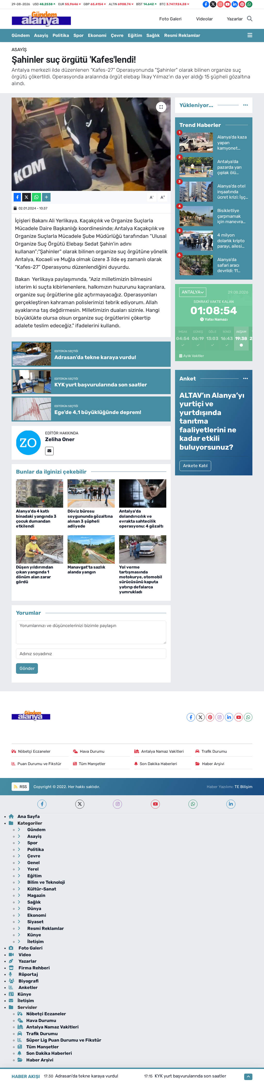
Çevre (117, 35)
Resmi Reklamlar (182, 35)
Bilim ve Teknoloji (45, 882)
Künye (33, 934)
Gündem (21, 35)
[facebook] (41, 804)
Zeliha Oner (60, 439)
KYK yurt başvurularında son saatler (190, 1075)
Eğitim (135, 35)
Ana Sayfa (29, 816)
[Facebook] (191, 717)
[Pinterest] (210, 717)
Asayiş (41, 35)
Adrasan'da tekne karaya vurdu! (86, 1075)
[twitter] (79, 804)
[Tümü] (245, 105)
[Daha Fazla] (46, 197)
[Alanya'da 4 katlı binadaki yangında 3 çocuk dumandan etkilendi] (39, 493)
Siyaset (35, 921)
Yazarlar (235, 18)
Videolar (204, 18)
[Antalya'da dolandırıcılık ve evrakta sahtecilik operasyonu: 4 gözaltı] (142, 493)
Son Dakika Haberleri (158, 763)
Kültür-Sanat (41, 888)
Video (24, 954)
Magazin (35, 895)
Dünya (33, 908)
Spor (78, 35)
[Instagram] (219, 717)
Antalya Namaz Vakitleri (162, 751)
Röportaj (28, 974)
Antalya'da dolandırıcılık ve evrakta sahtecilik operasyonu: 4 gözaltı (141, 519)
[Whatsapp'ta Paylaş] (36, 197)
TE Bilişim (243, 786)
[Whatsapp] (248, 717)
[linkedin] (230, 804)
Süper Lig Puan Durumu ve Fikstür (63, 1040)
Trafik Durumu (214, 751)
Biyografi (28, 981)
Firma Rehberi (34, 967)
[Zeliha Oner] (28, 442)
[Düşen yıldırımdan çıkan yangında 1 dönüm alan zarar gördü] (39, 548)
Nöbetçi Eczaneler (34, 751)
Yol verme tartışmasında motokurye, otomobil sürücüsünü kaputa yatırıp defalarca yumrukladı (140, 579)
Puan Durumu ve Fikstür (39, 763)
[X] (200, 717)
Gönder (27, 668)
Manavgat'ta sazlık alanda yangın (86, 569)
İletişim (35, 941)
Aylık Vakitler (193, 356)
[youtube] (155, 804)
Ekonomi (97, 35)
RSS (23, 786)
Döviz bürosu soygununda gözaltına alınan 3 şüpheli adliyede (90, 519)
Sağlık (153, 35)
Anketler (28, 987)
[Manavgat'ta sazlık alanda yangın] (91, 548)
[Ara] (249, 19)
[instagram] (117, 804)
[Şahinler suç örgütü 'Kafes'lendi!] (91, 144)
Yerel (32, 869)
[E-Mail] (49, 451)
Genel (33, 862)
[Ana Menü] (250, 35)
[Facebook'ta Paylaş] (17, 197)
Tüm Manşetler (92, 763)
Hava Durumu (92, 751)
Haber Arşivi (213, 763)
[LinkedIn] (229, 717)
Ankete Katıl (195, 465)
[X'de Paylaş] (26, 197)
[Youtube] (238, 717)
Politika (61, 35)
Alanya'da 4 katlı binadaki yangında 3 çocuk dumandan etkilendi (36, 519)
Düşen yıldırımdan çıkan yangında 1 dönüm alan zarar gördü (34, 575)
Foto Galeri (170, 18)
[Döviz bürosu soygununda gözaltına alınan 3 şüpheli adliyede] (91, 493)
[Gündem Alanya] (41, 18)
